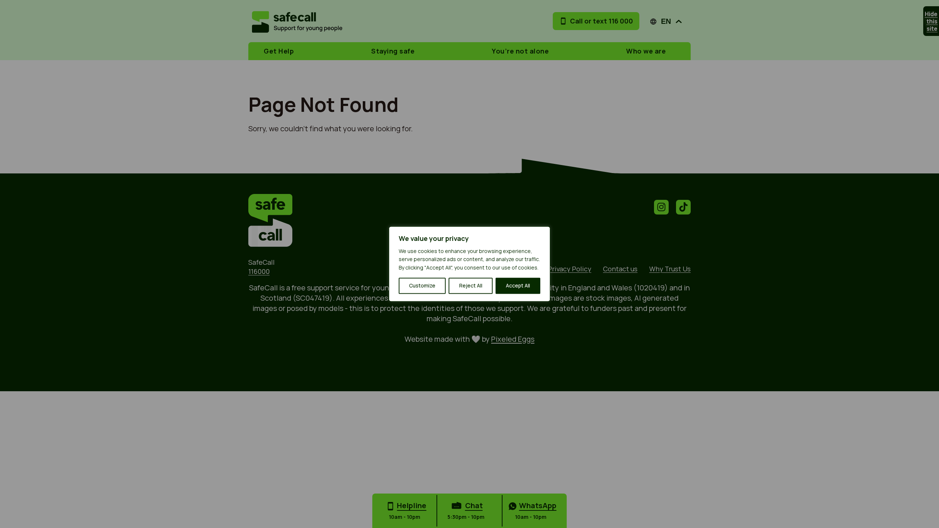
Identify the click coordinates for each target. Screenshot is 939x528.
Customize (422, 285)
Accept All (518, 285)
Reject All (470, 285)
